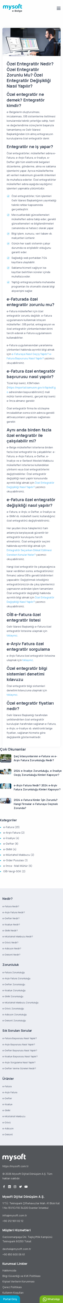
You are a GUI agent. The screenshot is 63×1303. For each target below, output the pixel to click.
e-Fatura (7, 1086)
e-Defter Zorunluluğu (13, 984)
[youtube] (26, 1187)
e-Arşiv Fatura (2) (14, 832)
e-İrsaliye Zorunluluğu (14, 990)
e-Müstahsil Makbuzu (13, 1116)
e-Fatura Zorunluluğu (13, 972)
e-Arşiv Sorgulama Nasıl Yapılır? (19, 1062)
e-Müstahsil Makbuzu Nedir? (17, 936)
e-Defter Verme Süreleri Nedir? (19, 1068)
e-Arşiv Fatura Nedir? (13, 912)
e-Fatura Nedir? (10, 906)
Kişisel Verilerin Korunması (18, 1281)
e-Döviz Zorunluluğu (13, 1008)
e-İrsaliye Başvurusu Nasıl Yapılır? (20, 1056)
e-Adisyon (8, 1128)
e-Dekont (7, 1134)
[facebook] (4, 1187)
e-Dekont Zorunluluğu (14, 1020)
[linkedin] (9, 1187)
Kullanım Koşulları (13, 1292)
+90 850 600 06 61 (13, 1254)
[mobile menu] (59, 8)
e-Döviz (6, 1122)
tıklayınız (12, 635)
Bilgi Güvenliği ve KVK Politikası (21, 1276)
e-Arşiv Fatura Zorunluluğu (16, 978)
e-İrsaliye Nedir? (11, 924)
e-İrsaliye (7, 1104)
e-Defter (7, 1098)
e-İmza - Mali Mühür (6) (17, 866)
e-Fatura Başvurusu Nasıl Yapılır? (19, 1038)
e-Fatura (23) (11, 827)
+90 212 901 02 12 (12, 1221)
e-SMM (6, 1110)
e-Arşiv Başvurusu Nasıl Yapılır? (18, 1044)
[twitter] (20, 1187)
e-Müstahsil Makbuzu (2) (18, 855)
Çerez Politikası (12, 1287)
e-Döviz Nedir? (10, 942)
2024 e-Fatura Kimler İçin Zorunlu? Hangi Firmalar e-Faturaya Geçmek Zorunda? (36, 804)
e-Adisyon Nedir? (11, 948)
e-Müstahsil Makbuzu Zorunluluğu (20, 1002)
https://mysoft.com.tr (15, 1166)
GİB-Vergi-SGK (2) (14, 871)
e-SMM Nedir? (10, 930)
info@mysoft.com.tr (14, 1215)
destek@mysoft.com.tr (16, 1249)
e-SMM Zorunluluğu (12, 996)
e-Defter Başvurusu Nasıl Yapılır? (19, 1050)
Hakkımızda (9, 1270)
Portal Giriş (10, 1299)
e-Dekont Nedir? (11, 954)
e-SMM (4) (9, 849)
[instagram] (15, 1187)
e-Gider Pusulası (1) (15, 860)
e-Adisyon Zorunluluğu (14, 1014)
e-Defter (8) (10, 843)
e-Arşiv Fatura (9, 1092)
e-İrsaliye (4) (11, 838)
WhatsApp (53, 1299)
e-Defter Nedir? (11, 918)
